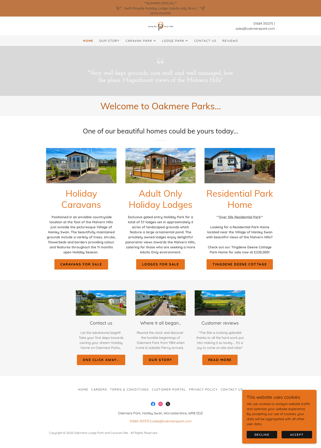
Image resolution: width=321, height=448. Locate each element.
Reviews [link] (230, 41)
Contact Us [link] (205, 41)
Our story (160, 360)
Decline (261, 434)
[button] (141, 40)
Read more (220, 360)
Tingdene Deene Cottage (240, 264)
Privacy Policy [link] (203, 389)
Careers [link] (99, 389)
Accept (297, 434)
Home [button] (83, 389)
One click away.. (101, 360)
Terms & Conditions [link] (129, 389)
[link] (160, 26)
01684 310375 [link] (263, 23)
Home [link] (88, 41)
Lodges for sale (160, 264)
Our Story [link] (109, 41)
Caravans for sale (81, 264)
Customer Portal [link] (169, 389)
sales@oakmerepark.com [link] (255, 28)
